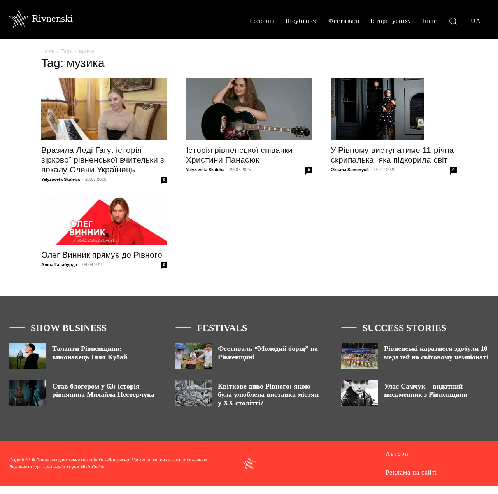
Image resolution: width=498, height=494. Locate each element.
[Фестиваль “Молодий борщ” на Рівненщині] (193, 355)
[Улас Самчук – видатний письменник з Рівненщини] (359, 393)
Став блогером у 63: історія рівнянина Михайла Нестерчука (103, 390)
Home (47, 51)
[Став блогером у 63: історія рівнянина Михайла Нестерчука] (27, 393)
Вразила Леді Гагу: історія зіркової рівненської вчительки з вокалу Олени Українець (102, 159)
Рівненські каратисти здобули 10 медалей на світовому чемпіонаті (436, 353)
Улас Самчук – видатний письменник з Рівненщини (425, 390)
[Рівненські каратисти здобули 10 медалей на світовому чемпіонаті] (359, 355)
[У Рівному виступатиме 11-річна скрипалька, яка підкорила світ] (394, 109)
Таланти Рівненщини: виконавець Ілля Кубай (89, 353)
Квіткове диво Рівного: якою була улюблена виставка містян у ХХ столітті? (268, 394)
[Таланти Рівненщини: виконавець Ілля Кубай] (27, 355)
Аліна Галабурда (59, 264)
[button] (453, 21)
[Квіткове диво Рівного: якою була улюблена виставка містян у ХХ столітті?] (193, 393)
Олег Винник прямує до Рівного (101, 254)
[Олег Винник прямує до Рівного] (104, 220)
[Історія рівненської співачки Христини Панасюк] (249, 109)
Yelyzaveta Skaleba (60, 179)
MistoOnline (92, 466)
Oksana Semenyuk (350, 169)
